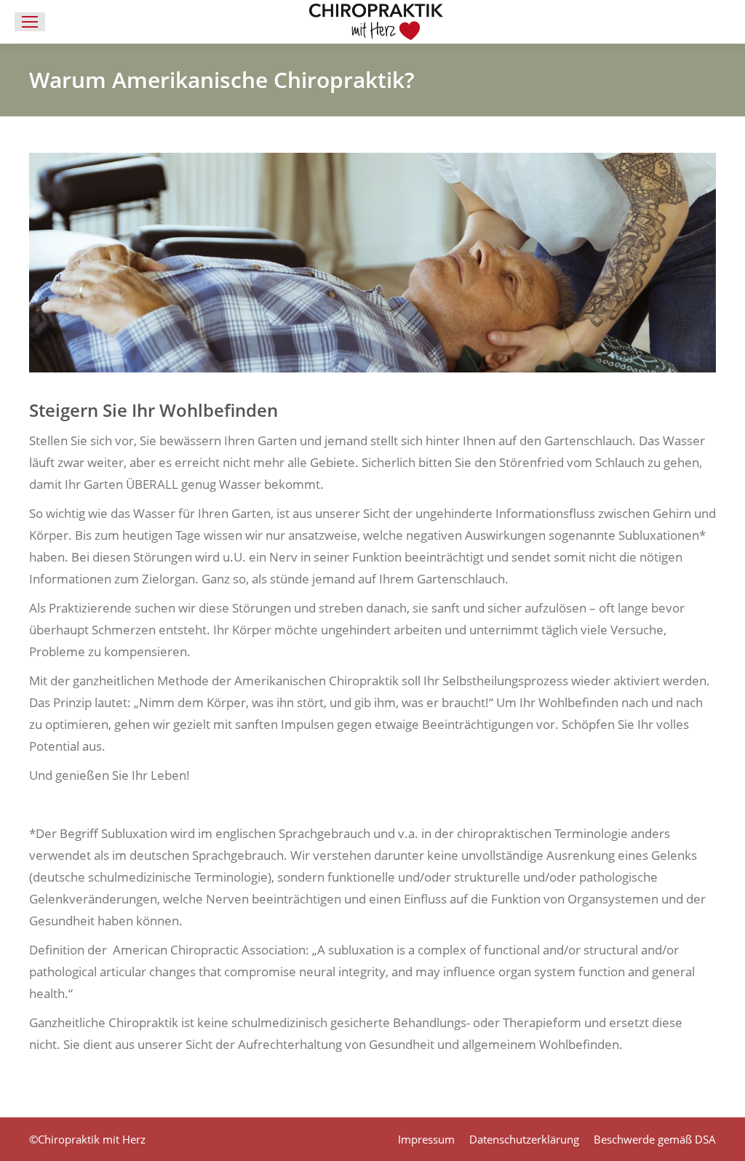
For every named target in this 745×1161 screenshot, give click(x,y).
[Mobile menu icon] (30, 21)
